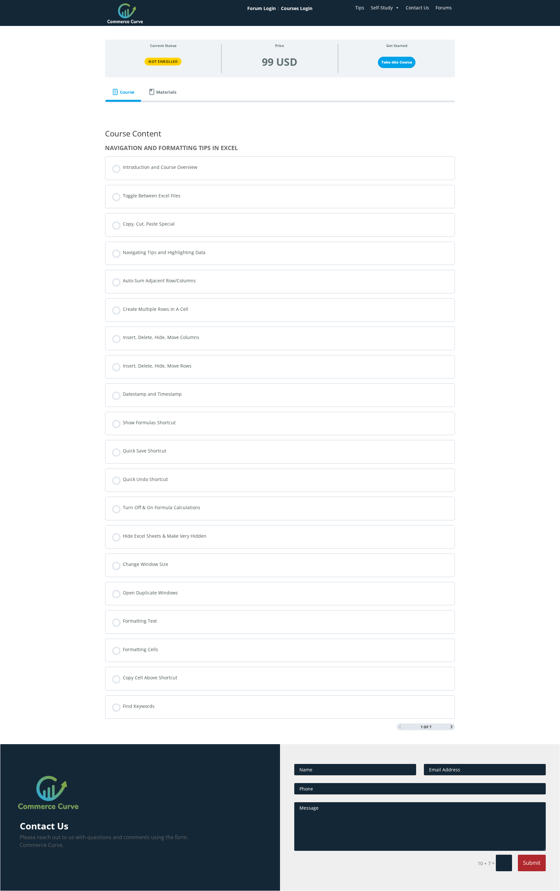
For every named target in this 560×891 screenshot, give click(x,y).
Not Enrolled (163, 61)
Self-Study (382, 8)
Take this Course (396, 62)
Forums (444, 8)
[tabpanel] (280, 111)
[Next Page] (451, 727)
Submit (532, 862)
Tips (359, 8)
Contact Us (417, 8)
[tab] (123, 92)
